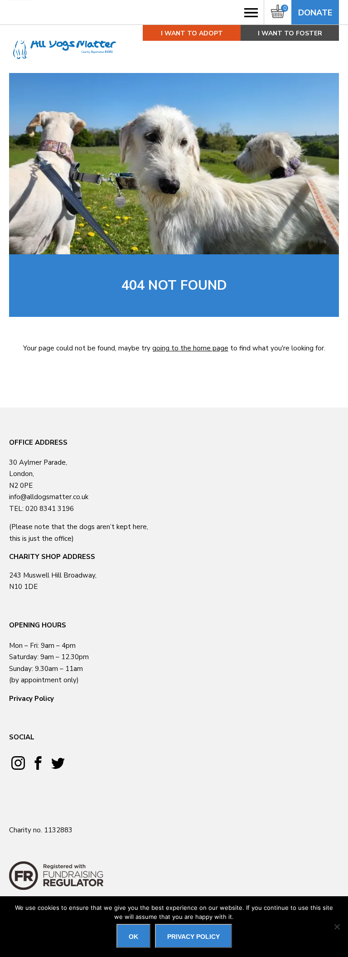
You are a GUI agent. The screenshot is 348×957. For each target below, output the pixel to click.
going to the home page (190, 348)
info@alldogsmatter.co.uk (48, 496)
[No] (336, 926)
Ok (133, 936)
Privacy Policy (31, 698)
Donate (315, 12)
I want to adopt (192, 33)
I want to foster (290, 33)
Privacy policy (193, 936)
